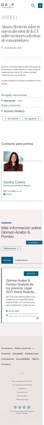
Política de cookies (22, 396)
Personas (5, 353)
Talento (35, 359)
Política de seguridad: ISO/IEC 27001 (22, 381)
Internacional (7, 359)
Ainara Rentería (9, 101)
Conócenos (6, 348)
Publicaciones (10, 248)
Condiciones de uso (22, 392)
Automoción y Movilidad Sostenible (14, 111)
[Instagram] (19, 407)
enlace (4, 83)
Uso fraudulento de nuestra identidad (22, 385)
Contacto (6, 364)
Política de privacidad (22, 399)
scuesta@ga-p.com (14, 191)
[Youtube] (28, 407)
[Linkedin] (15, 407)
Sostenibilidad (23, 359)
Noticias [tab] (7, 260)
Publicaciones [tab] (21, 260)
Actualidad (33, 242)
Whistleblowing (22, 388)
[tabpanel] (22, 295)
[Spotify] (24, 407)
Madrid (9, 194)
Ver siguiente (30, 118)
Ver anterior (13, 118)
